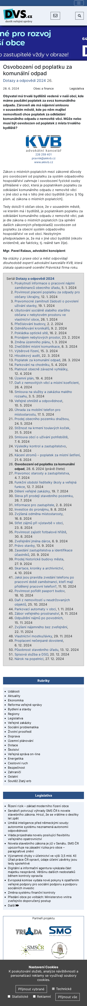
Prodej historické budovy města (39, 559)
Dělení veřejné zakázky (32, 491)
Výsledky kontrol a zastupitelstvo (40, 446)
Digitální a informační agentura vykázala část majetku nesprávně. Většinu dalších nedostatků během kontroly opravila (41, 872)
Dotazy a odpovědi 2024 (24, 80)
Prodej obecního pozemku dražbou (42, 419)
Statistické (19, 996)
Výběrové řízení (27, 351)
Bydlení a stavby (19, 709)
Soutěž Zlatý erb (19, 781)
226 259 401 (43, 154)
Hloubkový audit (27, 356)
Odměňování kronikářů (32, 328)
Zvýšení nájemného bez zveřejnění (41, 627)
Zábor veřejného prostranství (37, 613)
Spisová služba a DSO (31, 654)
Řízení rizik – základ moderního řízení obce (38, 806)
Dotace (13, 745)
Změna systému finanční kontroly (31, 892)
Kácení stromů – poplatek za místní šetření (47, 455)
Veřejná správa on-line (24, 754)
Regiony (13, 714)
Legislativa (77, 88)
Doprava (14, 736)
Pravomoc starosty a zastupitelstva (42, 473)
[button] (55, 16)
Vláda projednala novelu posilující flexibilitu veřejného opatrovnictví (39, 837)
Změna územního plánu (32, 342)
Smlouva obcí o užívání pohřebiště (41, 437)
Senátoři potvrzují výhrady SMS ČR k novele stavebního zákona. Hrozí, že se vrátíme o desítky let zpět (43, 814)
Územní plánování (20, 741)
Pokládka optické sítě (31, 333)
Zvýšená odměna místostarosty (39, 514)
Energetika (15, 758)
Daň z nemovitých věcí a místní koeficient (47, 383)
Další (12, 905)
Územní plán (24, 378)
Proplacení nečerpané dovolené (39, 641)
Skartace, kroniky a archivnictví (39, 568)
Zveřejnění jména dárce (32, 541)
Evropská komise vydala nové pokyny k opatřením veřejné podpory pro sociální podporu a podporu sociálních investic (43, 884)
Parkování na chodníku (32, 365)
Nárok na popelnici (29, 659)
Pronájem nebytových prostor (37, 337)
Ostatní (13, 776)
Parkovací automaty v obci (35, 609)
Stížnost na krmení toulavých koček (42, 428)
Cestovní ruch (18, 763)
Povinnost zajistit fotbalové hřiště (40, 532)
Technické (63, 989)
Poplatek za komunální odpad (37, 360)
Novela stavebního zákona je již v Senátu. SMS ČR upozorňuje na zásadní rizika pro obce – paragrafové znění (43, 847)
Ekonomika (15, 700)
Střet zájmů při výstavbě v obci (39, 523)
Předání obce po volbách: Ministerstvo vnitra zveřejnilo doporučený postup (39, 899)
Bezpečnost (16, 768)
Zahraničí (14, 772)
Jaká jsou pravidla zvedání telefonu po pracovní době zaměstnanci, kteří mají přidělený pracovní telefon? (44, 581)
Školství (13, 750)
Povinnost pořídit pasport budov (40, 591)
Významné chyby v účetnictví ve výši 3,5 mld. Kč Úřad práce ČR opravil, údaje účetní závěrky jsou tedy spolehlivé (42, 859)
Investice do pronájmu (32, 509)
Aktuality (14, 696)
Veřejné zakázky (19, 723)
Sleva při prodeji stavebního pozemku (44, 496)
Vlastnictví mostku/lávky (33, 636)
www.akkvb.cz (43, 162)
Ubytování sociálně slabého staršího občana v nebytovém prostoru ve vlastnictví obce (42, 314)
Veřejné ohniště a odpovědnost (38, 401)
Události (14, 691)
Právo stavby (25, 546)
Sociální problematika (23, 727)
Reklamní (43, 996)
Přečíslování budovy (30, 324)
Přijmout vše (67, 997)
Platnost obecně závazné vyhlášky (41, 369)
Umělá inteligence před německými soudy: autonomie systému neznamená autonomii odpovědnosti (38, 826)
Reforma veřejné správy (25, 705)
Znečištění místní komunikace (37, 346)
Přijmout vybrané (31, 989)
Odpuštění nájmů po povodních (39, 618)
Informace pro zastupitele (34, 505)
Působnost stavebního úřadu (36, 650)
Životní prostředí (20, 732)
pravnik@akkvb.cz (43, 158)
